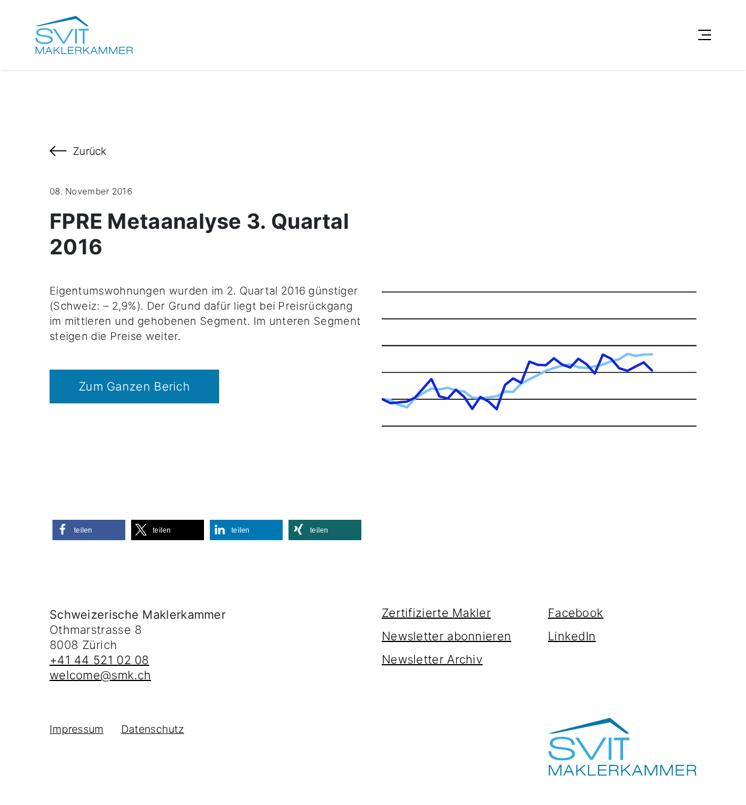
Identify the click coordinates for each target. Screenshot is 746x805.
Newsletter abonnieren (446, 636)
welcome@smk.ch (100, 675)
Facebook (575, 613)
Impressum (77, 729)
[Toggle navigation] (704, 35)
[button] (88, 530)
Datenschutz (152, 729)
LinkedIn (572, 636)
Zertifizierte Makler (436, 613)
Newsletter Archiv (432, 659)
